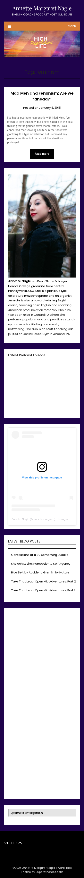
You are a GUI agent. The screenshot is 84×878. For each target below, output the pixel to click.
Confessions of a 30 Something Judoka (39, 555)
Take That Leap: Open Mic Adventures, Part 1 (43, 590)
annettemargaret (44, 519)
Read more (42, 153)
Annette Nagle (20, 519)
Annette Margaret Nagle (42, 8)
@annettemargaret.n (27, 813)
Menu (72, 26)
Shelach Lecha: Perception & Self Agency (40, 564)
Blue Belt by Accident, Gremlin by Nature (40, 572)
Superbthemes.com (49, 872)
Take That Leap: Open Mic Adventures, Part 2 (43, 581)
